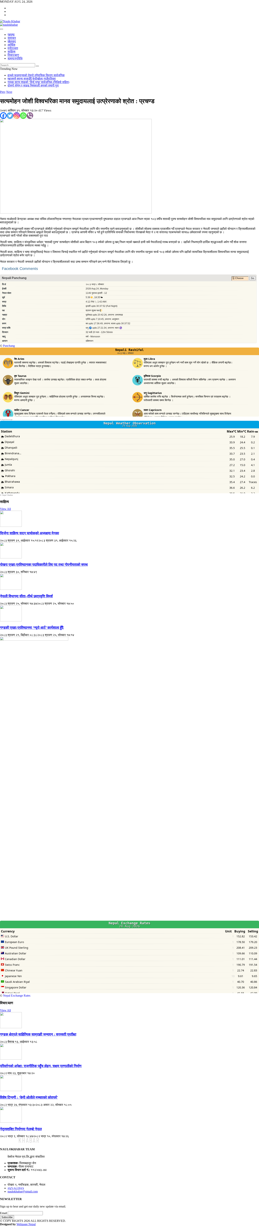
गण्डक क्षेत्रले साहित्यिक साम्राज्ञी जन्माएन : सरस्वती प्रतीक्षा (38, 1034)
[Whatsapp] (23, 115)
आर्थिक (11, 44)
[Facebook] (3, 115)
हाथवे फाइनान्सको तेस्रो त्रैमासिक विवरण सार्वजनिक (36, 75)
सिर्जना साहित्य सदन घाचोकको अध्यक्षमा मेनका (29, 533)
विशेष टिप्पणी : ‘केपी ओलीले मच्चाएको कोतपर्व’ (29, 1097)
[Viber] (30, 115)
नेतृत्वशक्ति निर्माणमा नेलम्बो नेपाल (21, 1129)
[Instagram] (16, 115)
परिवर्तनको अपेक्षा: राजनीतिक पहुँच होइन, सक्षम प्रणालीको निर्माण (41, 1066)
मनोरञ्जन (13, 48)
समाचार (12, 38)
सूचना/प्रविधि (15, 58)
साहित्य (11, 51)
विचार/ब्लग (13, 55)
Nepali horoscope (7, 419)
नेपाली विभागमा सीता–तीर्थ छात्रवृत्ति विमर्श (26, 596)
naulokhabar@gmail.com (23, 1191)
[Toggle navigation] (1, 29)
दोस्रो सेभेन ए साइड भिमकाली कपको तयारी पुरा (33, 85)
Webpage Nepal (26, 1224)
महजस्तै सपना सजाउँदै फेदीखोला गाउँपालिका (32, 78)
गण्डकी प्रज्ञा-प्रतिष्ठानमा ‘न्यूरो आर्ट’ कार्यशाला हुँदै (32, 628)
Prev (2, 92)
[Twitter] (10, 115)
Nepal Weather (7, 495)
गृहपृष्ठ (11, 34)
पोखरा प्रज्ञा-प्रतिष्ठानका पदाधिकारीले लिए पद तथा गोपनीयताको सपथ (44, 565)
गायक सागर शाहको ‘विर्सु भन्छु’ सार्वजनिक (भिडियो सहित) (38, 82)
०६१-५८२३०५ (16, 1188)
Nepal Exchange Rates (16, 995)
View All (5, 509)
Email (3, 1213)
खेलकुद (12, 41)
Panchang (9, 345)
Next (9, 92)
